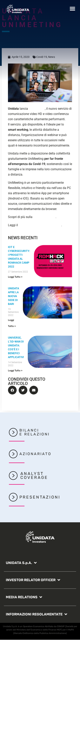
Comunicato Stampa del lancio (40, 225)
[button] (72, 8)
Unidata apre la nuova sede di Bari (13, 296)
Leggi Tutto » (15, 276)
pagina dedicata (44, 217)
